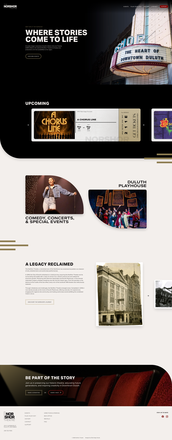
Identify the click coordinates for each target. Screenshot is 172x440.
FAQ (45, 422)
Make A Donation (34, 393)
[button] (28, 125)
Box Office (48, 416)
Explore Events (33, 56)
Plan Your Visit (30, 416)
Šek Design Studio (95, 437)
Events (126, 6)
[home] (10, 6)
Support (164, 6)
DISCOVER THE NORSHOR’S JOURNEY (40, 302)
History (146, 6)
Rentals (47, 419)
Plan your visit (136, 6)
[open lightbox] (119, 294)
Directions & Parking (52, 413)
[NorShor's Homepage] (10, 416)
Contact (154, 6)
